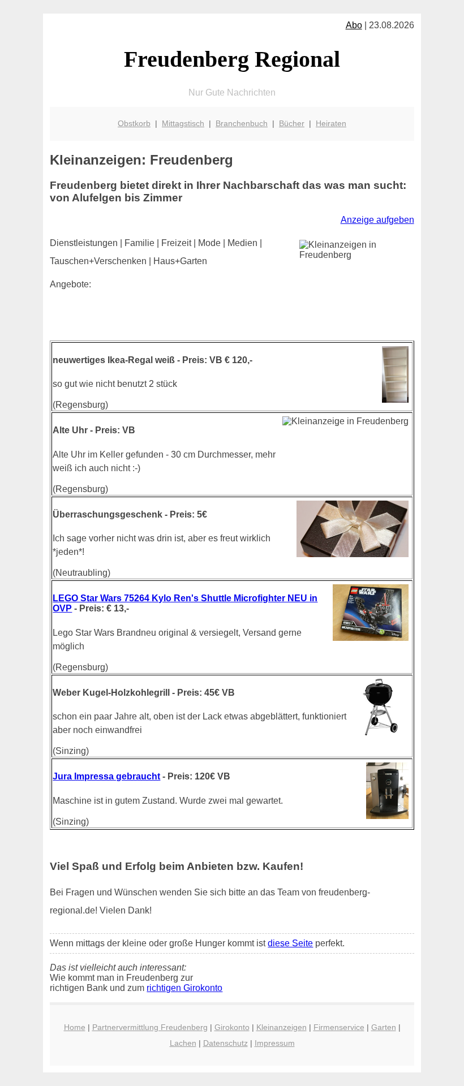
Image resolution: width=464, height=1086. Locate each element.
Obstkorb (134, 123)
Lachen (183, 1043)
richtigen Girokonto (184, 988)
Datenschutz (225, 1043)
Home (74, 1027)
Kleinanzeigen (281, 1027)
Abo (354, 25)
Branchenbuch (242, 123)
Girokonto (232, 1027)
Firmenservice (338, 1027)
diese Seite (290, 943)
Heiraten (331, 123)
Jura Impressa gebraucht (106, 776)
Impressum (275, 1043)
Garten (383, 1027)
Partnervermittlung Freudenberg (150, 1027)
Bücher (291, 123)
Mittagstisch (183, 123)
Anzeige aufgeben (377, 220)
